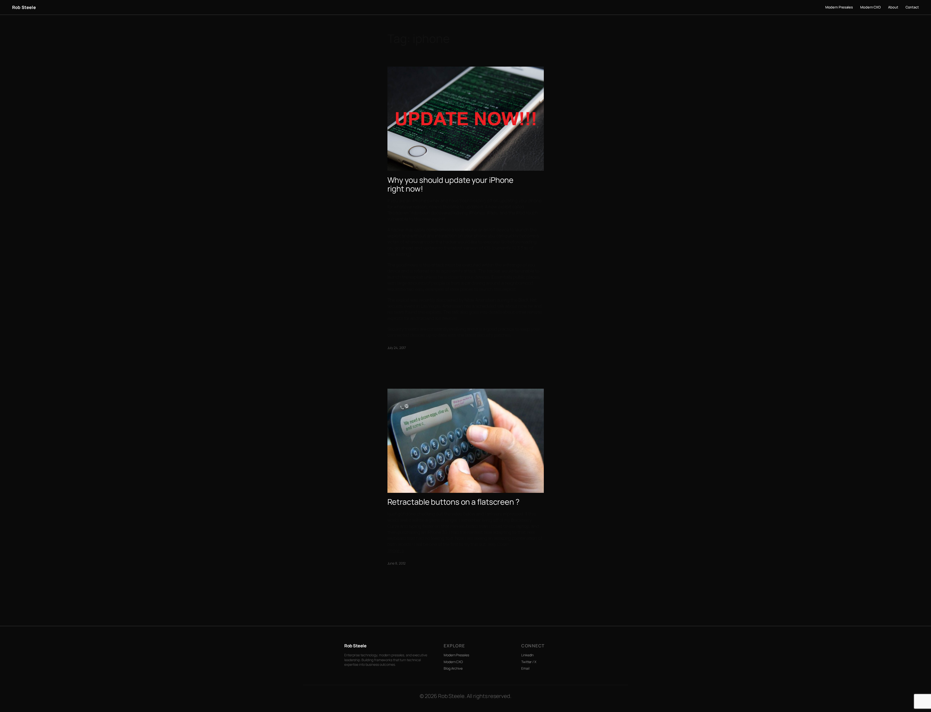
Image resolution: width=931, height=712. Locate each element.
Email (525, 668)
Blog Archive (453, 668)
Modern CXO (453, 661)
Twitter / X (528, 661)
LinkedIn (527, 655)
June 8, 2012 (396, 563)
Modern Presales (456, 655)
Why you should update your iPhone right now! (450, 184)
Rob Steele (24, 7)
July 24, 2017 (396, 347)
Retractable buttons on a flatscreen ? (453, 501)
